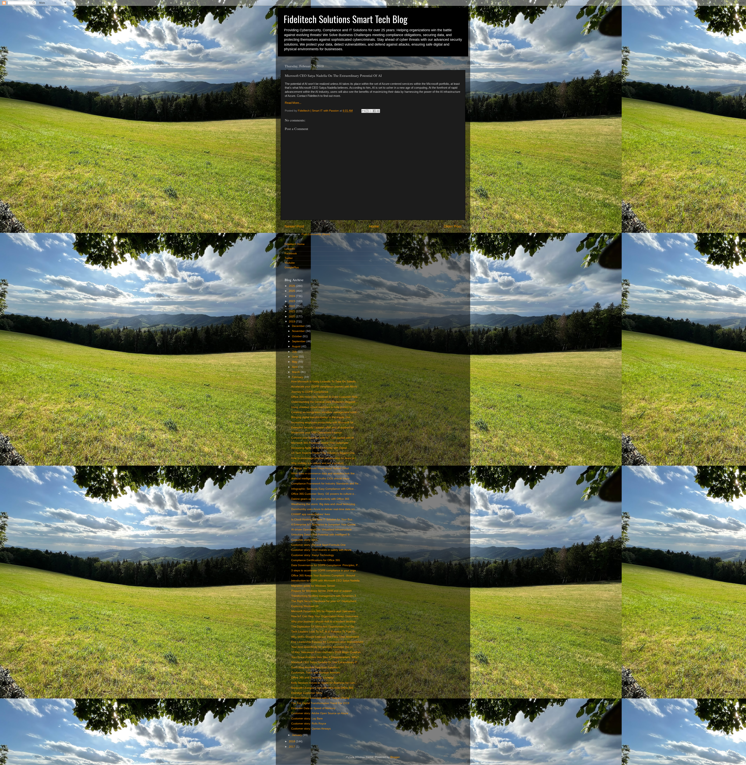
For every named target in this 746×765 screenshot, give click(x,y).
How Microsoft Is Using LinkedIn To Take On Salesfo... (324, 381)
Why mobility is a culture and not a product (317, 463)
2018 (292, 741)
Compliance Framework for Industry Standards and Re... (326, 483)
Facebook (291, 253)
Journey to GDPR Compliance (309, 391)
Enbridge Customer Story (306, 692)
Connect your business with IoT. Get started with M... (323, 437)
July (295, 351)
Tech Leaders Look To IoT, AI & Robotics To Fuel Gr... (324, 631)
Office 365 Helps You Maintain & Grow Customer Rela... (325, 396)
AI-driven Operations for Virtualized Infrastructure (321, 529)
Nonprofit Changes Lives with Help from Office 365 (322, 687)
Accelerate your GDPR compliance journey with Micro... (325, 386)
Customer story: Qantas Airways (311, 728)
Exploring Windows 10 (304, 606)
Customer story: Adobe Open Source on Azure (319, 713)
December (299, 326)
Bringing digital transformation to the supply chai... (322, 417)
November (299, 331)
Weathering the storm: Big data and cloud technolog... (324, 504)
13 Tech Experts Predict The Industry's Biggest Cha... (324, 452)
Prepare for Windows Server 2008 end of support (321, 590)
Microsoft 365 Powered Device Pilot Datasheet (319, 442)
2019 (292, 321)
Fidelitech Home (295, 244)
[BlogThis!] (367, 111)
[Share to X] (371, 111)
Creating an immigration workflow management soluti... (325, 412)
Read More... (293, 102)
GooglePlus (292, 267)
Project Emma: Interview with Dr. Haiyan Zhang (320, 698)
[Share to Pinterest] (378, 111)
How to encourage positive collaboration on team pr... (324, 458)
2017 (292, 746)
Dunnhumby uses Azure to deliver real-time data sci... (324, 509)
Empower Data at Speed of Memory (313, 708)
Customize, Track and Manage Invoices (315, 672)
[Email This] (363, 111)
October (297, 336)
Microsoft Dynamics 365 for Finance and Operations (323, 611)
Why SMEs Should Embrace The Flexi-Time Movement (325, 636)
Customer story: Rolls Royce (308, 723)
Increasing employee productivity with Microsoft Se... (323, 422)
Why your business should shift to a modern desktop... (324, 621)
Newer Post (294, 226)
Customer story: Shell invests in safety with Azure (321, 549)
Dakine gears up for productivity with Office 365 (320, 498)
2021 (292, 311)
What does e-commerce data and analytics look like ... (324, 473)
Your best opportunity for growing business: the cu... (323, 646)
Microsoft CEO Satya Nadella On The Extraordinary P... (325, 662)
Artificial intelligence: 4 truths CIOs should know (320, 478)
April (295, 367)
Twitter (289, 258)
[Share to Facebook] (374, 111)
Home (374, 226)
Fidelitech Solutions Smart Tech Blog (345, 19)
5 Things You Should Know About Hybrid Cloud (320, 468)
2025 (292, 290)
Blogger (395, 757)
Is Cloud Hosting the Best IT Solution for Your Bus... (323, 519)
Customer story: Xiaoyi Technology (312, 555)
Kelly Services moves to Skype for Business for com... (324, 682)
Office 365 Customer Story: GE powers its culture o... (323, 493)
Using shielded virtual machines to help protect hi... (322, 407)
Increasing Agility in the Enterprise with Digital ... (320, 447)
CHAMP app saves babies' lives (310, 514)
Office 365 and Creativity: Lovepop (312, 677)
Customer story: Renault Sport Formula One (318, 544)
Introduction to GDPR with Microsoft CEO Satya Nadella (325, 580)
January (297, 735)
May (295, 361)
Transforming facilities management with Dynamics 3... (324, 595)
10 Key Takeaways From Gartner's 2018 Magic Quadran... (327, 652)
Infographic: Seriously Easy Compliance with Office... (323, 488)
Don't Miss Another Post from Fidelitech (315, 667)
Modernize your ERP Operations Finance (316, 432)
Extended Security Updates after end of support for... (323, 427)
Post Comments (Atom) (316, 234)
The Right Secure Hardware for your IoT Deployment (323, 601)
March (296, 372)
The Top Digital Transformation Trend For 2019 (320, 703)
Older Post (452, 226)
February (298, 377)
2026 (292, 285)
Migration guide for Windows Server (313, 585)
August (296, 346)
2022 (292, 306)
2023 (292, 301)
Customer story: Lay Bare (307, 718)
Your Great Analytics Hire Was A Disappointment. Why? (325, 657)
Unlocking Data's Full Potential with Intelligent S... (321, 534)
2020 (292, 316)
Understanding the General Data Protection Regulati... (324, 401)
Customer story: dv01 (304, 539)
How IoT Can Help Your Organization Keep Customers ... (326, 616)
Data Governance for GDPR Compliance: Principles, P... (325, 565)
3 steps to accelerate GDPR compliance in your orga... (324, 570)
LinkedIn (290, 248)
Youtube (290, 262)
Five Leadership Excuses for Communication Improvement (327, 641)
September (299, 341)
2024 (292, 296)
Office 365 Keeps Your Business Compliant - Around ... (324, 575)
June (295, 356)
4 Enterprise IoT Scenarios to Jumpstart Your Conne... (324, 524)
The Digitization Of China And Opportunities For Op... (323, 626)
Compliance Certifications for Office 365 (315, 560)
